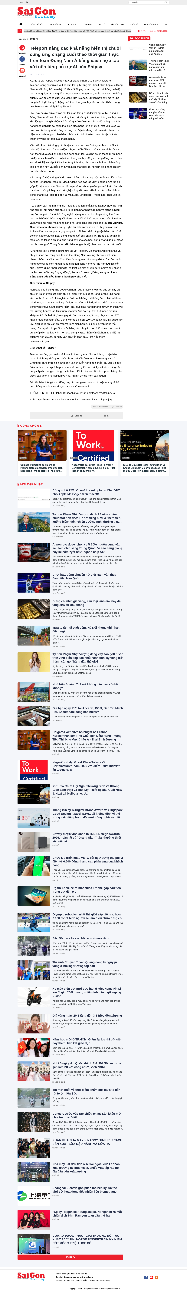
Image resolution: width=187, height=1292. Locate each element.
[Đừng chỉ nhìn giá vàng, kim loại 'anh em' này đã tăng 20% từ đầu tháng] (34, 609)
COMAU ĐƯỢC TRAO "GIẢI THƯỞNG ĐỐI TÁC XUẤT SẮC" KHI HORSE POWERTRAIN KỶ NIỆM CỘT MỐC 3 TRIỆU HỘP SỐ (87, 1239)
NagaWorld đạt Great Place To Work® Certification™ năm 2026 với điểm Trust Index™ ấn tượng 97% (93, 467)
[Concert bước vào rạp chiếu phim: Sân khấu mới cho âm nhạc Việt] (34, 1122)
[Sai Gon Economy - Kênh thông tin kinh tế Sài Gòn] (37, 13)
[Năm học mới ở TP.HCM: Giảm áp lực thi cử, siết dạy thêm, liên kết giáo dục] (34, 1047)
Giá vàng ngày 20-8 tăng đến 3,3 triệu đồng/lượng (87, 1015)
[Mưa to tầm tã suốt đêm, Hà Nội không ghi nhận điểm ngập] (34, 636)
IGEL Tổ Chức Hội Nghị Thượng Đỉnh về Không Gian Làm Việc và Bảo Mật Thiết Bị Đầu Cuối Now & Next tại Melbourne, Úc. (144, 467)
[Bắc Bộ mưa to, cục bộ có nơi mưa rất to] (34, 946)
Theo (107, 407)
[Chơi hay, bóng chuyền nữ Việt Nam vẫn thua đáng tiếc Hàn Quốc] (34, 583)
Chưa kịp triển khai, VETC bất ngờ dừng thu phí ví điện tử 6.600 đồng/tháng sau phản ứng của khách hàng (87, 861)
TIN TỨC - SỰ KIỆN (58, 646)
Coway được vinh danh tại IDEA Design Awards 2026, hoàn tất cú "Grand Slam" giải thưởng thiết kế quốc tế (86, 837)
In (107, 415)
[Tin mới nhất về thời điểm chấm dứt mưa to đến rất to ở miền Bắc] (34, 1098)
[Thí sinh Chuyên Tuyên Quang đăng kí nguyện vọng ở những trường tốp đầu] (34, 970)
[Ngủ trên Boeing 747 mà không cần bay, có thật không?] (34, 692)
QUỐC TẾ (23, 458)
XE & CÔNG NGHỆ (58, 506)
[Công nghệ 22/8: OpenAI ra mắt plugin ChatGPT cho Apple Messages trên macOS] (34, 498)
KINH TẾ (55, 880)
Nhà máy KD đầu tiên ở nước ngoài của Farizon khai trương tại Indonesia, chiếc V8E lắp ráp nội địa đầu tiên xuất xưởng (86, 1167)
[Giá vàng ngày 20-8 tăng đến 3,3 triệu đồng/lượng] (34, 1023)
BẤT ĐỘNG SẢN (57, 537)
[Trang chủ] (21, 24)
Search (165, 2)
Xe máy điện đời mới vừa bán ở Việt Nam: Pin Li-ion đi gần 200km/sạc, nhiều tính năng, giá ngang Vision (87, 992)
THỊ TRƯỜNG (57, 620)
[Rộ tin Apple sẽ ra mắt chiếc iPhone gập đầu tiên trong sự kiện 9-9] (34, 896)
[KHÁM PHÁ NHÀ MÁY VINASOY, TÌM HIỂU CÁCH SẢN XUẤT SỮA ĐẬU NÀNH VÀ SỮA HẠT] (34, 1148)
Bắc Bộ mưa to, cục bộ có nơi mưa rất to (81, 938)
